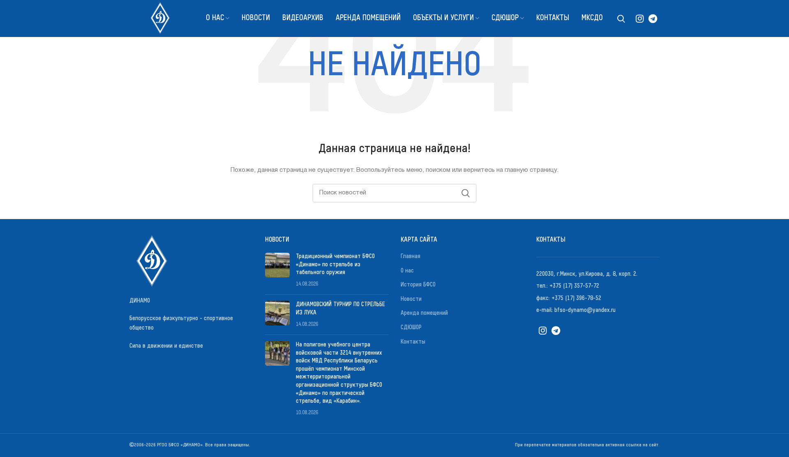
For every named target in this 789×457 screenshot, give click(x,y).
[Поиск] (621, 18)
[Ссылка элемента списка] (598, 274)
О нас (407, 271)
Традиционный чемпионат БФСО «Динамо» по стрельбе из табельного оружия (335, 264)
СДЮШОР (411, 327)
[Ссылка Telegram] (653, 18)
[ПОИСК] (465, 193)
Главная (410, 256)
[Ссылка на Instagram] (639, 18)
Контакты (413, 342)
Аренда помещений (424, 313)
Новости (411, 299)
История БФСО (418, 285)
